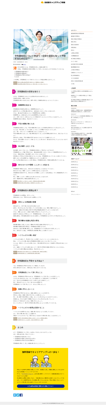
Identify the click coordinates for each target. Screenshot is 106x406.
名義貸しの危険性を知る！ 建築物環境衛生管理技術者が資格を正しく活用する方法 (81, 111)
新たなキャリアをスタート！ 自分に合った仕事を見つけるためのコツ (81, 122)
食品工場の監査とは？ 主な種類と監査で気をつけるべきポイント (81, 128)
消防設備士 (73, 47)
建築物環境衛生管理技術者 (77, 33)
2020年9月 (73, 184)
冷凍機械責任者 (75, 55)
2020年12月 (74, 181)
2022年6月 (73, 175)
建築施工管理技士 (75, 36)
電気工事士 (73, 41)
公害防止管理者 (75, 53)
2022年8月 (73, 173)
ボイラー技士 (74, 61)
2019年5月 (73, 187)
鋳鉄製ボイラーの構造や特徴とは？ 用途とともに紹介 (81, 96)
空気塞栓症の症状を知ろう (22, 71)
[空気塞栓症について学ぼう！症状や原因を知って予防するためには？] (14, 396)
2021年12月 (74, 178)
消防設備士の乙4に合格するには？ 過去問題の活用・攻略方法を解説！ (32, 251)
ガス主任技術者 (75, 78)
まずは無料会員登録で (40, 386)
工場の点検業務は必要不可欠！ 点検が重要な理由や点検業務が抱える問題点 (81, 134)
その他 (72, 83)
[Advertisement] (53, 16)
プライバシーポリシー (75, 194)
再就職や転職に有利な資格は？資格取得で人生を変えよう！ (30, 182)
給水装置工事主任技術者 (77, 64)
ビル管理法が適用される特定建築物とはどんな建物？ (82, 92)
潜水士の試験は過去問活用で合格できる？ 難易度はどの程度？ (31, 82)
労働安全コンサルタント (77, 72)
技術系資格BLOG (53, 403)
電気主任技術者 (75, 44)
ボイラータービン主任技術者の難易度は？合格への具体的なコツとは (82, 116)
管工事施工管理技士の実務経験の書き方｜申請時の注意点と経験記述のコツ (82, 100)
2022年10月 (74, 170)
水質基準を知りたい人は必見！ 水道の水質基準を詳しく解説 (30, 319)
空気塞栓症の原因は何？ (21, 73)
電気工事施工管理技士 (76, 39)
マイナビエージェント (27, 373)
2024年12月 (74, 164)
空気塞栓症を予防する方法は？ (23, 75)
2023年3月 (73, 167)
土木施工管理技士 (75, 69)
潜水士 (24, 64)
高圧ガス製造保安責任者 (77, 81)
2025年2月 (73, 161)
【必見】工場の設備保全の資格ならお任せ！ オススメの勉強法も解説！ (33, 318)
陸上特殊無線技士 (75, 75)
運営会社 (73, 191)
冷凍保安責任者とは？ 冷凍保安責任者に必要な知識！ (29, 253)
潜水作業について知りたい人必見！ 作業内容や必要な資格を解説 (31, 181)
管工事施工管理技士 (76, 58)
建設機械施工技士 (75, 67)
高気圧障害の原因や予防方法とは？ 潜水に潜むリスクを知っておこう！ (33, 84)
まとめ (17, 76)
